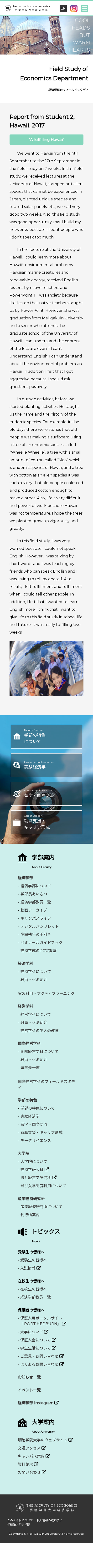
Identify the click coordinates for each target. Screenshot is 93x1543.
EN (63, 8)
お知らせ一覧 (29, 1377)
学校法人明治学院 (18, 1524)
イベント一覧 (29, 1390)
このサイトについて (20, 1520)
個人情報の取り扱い (49, 1520)
